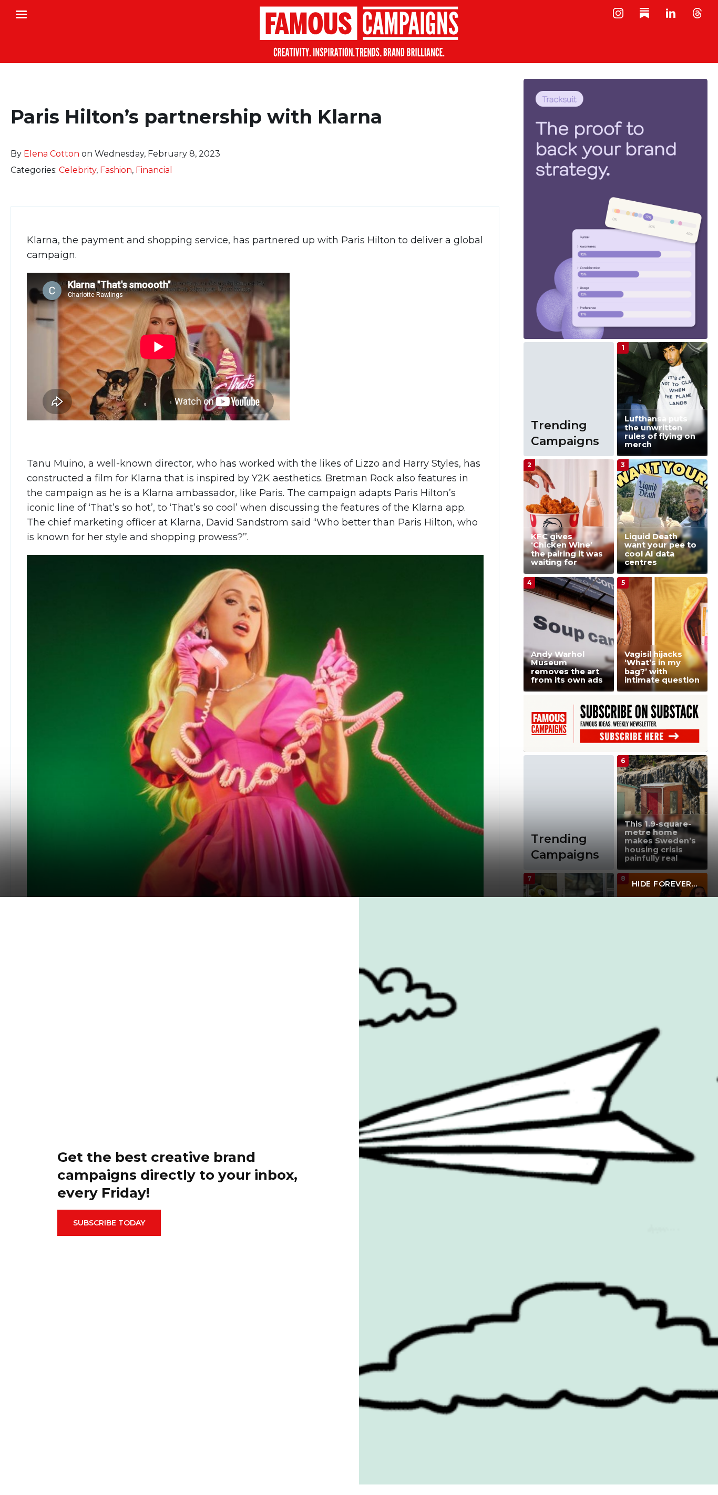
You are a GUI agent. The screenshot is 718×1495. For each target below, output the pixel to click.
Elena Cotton (51, 154)
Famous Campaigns (359, 31)
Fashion (116, 170)
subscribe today (109, 1223)
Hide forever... (665, 884)
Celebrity (77, 170)
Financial (154, 170)
